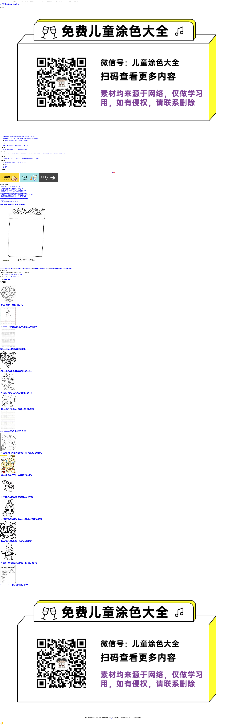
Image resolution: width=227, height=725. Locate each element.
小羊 (16, 158)
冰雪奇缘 (60, 153)
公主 (25, 149)
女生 (4, 149)
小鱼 (8, 158)
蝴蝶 (34, 158)
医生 (27, 149)
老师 (8, 149)
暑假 (8, 162)
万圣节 (21, 145)
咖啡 (6, 162)
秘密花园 (47, 268)
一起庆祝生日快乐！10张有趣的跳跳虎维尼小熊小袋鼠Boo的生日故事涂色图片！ (17, 194)
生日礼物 (39, 268)
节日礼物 (70, 268)
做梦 (9, 268)
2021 (4, 145)
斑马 (30, 158)
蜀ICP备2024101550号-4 (113, 718)
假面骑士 (5, 153)
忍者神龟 (40, 153)
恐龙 (14, 158)
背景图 (66, 268)
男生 (6, 149)
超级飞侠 (9, 153)
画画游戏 (43, 268)
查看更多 (2, 200)
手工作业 (26, 140)
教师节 (18, 145)
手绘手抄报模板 (20, 140)
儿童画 (12, 162)
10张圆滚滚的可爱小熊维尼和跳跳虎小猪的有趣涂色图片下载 (13, 196)
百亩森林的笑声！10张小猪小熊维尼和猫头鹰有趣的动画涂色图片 (14, 198)
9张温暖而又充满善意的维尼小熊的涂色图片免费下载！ (12, 191)
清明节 (6, 145)
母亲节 (27, 145)
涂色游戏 (35, 268)
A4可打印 (2, 268)
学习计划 (21, 162)
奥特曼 (12, 153)
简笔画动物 (13, 136)
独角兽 (70, 153)
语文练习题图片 (13, 138)
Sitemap (4, 167)
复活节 (24, 145)
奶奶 (19, 149)
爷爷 (16, 149)
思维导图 (17, 162)
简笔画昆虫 (28, 136)
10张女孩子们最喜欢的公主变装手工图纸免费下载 (10, 189)
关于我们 (5, 166)
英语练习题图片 (26, 138)
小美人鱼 (31, 153)
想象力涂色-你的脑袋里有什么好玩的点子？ (13, 274)
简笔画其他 (33, 136)
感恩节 (9, 145)
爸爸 (14, 149)
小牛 (10, 158)
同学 (10, 149)
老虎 (28, 158)
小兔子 (19, 158)
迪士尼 (63, 153)
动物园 (37, 158)
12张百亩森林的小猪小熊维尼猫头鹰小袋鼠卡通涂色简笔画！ (13, 195)
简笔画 (4, 136)
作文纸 (6, 268)
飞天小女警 (48, 153)
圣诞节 (31, 145)
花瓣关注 (113, 172)
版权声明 (7, 164)
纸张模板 (60, 268)
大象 (24, 158)
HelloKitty (67, 153)
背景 (64, 268)
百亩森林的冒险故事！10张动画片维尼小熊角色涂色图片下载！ (13, 193)
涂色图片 (7, 140)
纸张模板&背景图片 (13, 140)
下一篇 (9, 279)
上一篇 (5, 279)
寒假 (10, 162)
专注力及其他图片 (34, 138)
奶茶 (4, 162)
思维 (29, 268)
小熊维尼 (23, 153)
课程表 (25, 162)
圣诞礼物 (12, 268)
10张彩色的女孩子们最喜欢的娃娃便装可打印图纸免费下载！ (13, 190)
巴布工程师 (35, 153)
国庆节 (15, 145)
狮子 (26, 158)
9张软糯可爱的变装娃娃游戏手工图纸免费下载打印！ (11, 186)
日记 (31, 268)
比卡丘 (15, 153)
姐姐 (21, 149)
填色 (16, 268)
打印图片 (2, 279)
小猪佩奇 (27, 153)
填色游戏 (23, 268)
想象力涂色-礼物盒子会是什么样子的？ (12, 204)
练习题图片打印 (6, 138)
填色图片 (19, 268)
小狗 (6, 158)
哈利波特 (44, 153)
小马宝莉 (53, 153)
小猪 (22, 158)
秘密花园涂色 (53, 268)
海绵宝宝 (19, 153)
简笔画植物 (18, 136)
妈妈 (12, 149)
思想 (27, 268)
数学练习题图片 (20, 138)
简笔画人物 (8, 136)
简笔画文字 (23, 136)
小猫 (4, 158)
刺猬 (12, 158)
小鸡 (32, 158)
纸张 (57, 268)
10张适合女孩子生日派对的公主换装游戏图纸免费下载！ (12, 188)
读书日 (34, 145)
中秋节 (12, 145)
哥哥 (23, 149)
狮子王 (56, 153)
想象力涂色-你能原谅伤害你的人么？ (11, 276)
